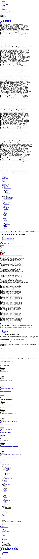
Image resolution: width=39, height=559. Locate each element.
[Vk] (10, 21)
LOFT (7, 190)
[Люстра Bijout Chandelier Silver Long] (19, 429)
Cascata (5, 219)
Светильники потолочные (8, 197)
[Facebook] (1, 21)
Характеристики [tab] (5, 331)
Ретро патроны (6, 203)
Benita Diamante (6, 209)
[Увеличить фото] (0, 363)
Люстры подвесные (7, 188)
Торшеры (5, 201)
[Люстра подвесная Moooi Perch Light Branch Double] (19, 446)
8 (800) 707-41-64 (3, 16)
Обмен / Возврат (5, 4)
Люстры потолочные (7, 468)
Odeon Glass (8, 192)
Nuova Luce (6, 490)
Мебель (5, 506)
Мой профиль (4, 539)
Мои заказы (4, 538)
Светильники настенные (8, 199)
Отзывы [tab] (4, 332)
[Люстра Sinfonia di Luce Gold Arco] (19, 371)
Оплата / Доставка (5, 3)
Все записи (2, 526)
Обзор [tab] (4, 330)
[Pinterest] (8, 21)
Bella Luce (5, 213)
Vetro (5, 211)
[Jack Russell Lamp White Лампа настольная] (19, 396)
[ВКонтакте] (8, 549)
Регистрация (5, 9)
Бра (2, 479)
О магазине (4, 176)
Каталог (2, 462)
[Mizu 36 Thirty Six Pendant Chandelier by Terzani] (19, 413)
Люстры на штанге (7, 189)
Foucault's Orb (8, 191)
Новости (3, 5)
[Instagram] (4, 21)
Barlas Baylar (8, 224)
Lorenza (7, 223)
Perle (5, 212)
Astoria (5, 218)
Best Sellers (5, 185)
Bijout (5, 206)
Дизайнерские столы (7, 227)
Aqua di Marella (6, 207)
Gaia (5, 210)
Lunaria (5, 217)
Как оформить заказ (5, 2)
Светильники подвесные (8, 198)
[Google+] (17, 549)
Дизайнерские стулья (7, 228)
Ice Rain (5, 222)
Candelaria (5, 220)
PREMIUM (6, 186)
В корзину (2, 251)
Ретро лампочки (6, 204)
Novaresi (5, 226)
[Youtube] (6, 21)
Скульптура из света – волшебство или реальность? (10, 524)
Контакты (3, 6)
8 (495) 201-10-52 (3, 15)
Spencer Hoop (8, 193)
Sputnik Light (8, 473)
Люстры (5, 187)
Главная (3, 1)
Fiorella (5, 495)
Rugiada (5, 205)
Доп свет (5, 200)
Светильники (6, 196)
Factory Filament (8, 474)
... (2, 229)
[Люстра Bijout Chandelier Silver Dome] (19, 388)
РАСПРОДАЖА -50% (5, 184)
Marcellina (5, 225)
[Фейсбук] (4, 549)
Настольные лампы (7, 202)
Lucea (5, 216)
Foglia (5, 501)
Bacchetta (5, 208)
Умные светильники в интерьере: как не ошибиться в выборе (12, 521)
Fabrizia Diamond (7, 500)
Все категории (32, 231)
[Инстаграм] (10, 549)
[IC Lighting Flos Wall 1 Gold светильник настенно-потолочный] (19, 454)
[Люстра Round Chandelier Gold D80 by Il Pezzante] (19, 421)
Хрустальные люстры (7, 484)
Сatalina (5, 214)
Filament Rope (8, 195)
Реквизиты (4, 181)
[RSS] (1, 549)
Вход (4, 8)
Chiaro (5, 215)
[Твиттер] (6, 549)
